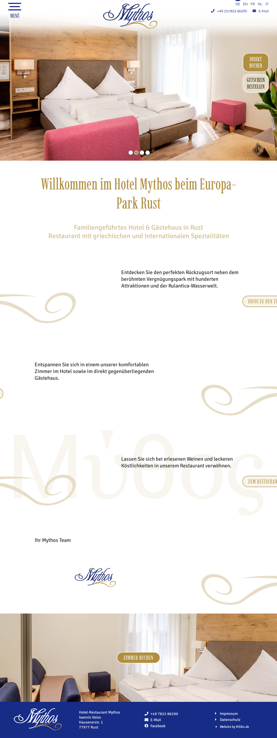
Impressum (229, 713)
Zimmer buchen (138, 657)
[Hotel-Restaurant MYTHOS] (130, 16)
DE (237, 4)
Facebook (158, 725)
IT (267, 4)
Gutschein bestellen (256, 83)
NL (260, 4)
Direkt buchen (255, 62)
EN (245, 4)
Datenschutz (230, 719)
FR (253, 4)
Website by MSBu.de (234, 727)
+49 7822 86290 (164, 713)
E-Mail (263, 11)
